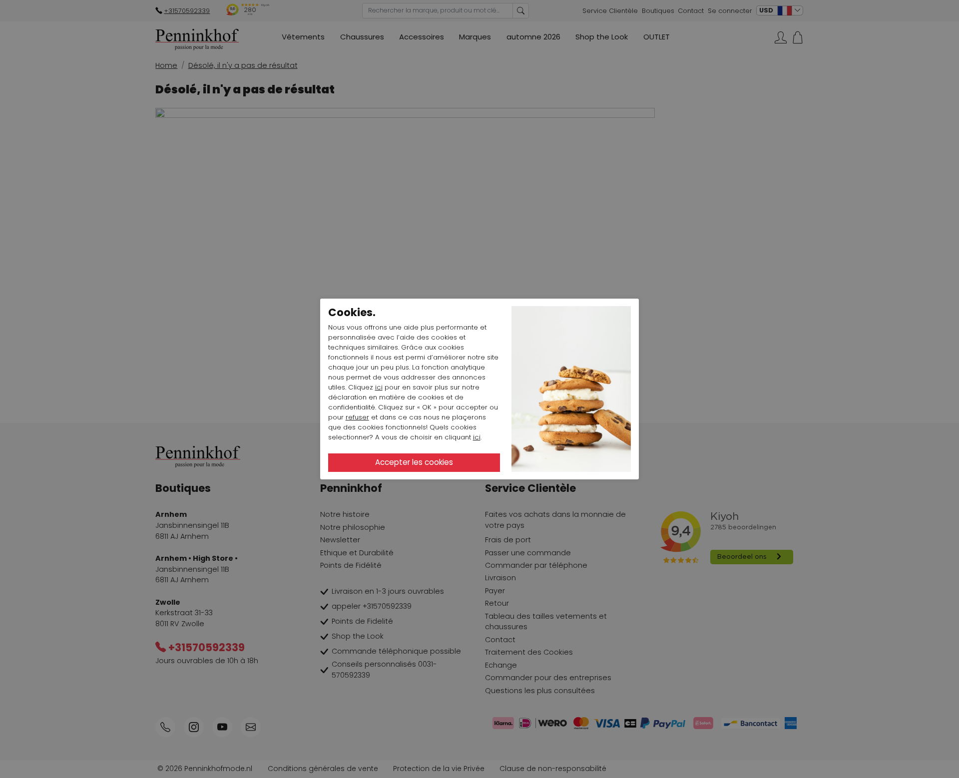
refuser (357, 417)
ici (379, 387)
